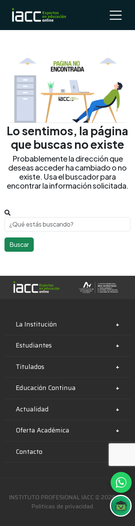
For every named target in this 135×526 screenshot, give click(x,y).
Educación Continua (46, 388)
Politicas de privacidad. (63, 506)
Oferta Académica (42, 430)
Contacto (29, 451)
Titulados (30, 367)
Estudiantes (34, 345)
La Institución (36, 324)
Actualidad (32, 409)
